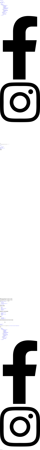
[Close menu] (0, 326)
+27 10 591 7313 (2, 146)
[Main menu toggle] (1, 149)
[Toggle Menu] (7, 5)
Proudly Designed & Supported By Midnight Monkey (14, 325)
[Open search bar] (0, 143)
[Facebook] (20, 79)
